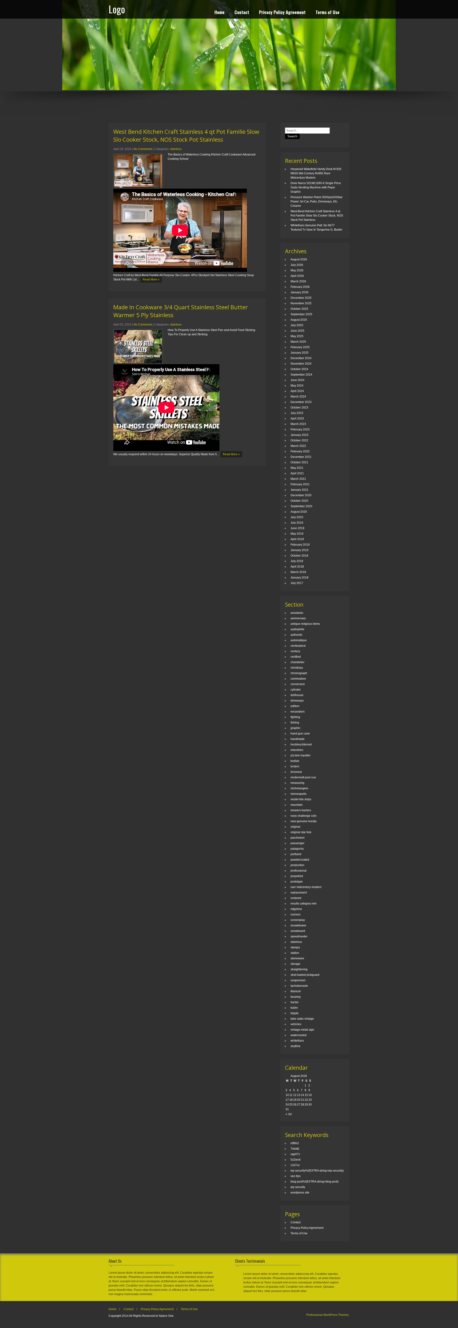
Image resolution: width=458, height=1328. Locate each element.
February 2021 (300, 484)
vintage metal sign (302, 1029)
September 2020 (301, 506)
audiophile (297, 629)
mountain (297, 804)
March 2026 (298, 281)
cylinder (296, 689)
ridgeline (296, 909)
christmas (297, 667)
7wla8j (295, 1148)
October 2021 (299, 462)
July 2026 (297, 265)
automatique (299, 640)
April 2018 (297, 566)
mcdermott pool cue (303, 777)
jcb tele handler (301, 755)
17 (287, 1099)
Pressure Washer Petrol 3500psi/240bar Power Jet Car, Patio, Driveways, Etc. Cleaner (317, 201)
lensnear (296, 772)
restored (296, 898)
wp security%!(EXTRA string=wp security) (317, 1170)
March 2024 (298, 396)
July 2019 (297, 522)
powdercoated (300, 859)
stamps (295, 947)
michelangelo (299, 788)
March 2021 (298, 479)
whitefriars (297, 1040)
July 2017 (297, 583)
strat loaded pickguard (305, 975)
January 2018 (299, 577)
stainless (176, 149)
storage (295, 964)
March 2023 (298, 424)
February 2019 (300, 544)
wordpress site (300, 1192)
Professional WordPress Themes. (327, 1315)
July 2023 (297, 413)
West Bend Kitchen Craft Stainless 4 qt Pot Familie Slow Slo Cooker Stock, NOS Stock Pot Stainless (186, 135)
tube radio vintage (302, 1018)
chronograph (299, 673)
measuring (297, 783)
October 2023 (299, 407)
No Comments (143, 149)
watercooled (299, 1035)
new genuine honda (304, 821)
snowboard (298, 931)
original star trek (301, 832)
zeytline (296, 1046)
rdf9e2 (295, 1143)
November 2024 (301, 363)
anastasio (297, 613)
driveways (297, 700)
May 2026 (297, 270)
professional (299, 870)
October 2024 (299, 369)
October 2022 (299, 440)
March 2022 (298, 446)
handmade (298, 739)
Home (219, 12)
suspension (298, 980)
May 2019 (297, 533)
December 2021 (301, 457)
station (295, 953)
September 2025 (301, 314)
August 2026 (299, 259)
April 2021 (297, 473)
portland (296, 854)
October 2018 (299, 555)
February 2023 (300, 429)
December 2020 (301, 495)
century (295, 651)
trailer (294, 1007)
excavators (298, 711)
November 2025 (301, 303)
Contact (241, 12)
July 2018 (297, 561)
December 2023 (301, 402)
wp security (298, 1187)
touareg (296, 996)
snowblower (298, 925)
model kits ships (301, 799)
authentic (296, 634)
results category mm (304, 903)
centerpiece (298, 645)
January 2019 (299, 550)
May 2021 (297, 468)
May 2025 (297, 336)
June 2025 (297, 330)
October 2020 (299, 500)
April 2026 (297, 276)
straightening (299, 969)
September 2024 (301, 374)
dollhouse (297, 695)
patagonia (297, 848)
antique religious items (305, 623)
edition (295, 706)
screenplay (298, 920)
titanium (296, 991)
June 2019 (297, 528)
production (297, 865)
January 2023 (299, 435)
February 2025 (300, 347)
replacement (299, 892)
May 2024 (297, 385)
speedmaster (299, 936)
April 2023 (297, 418)
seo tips (296, 1176)
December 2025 (301, 298)
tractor (295, 1002)
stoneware (297, 958)
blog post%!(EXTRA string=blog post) (314, 1181)
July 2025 (297, 325)
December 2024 (301, 358)
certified (296, 656)
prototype (297, 881)
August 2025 (299, 319)
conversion (298, 684)
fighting (295, 717)
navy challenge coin (304, 815)
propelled (297, 876)
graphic (295, 728)
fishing (295, 722)
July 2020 (297, 517)
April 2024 (297, 391)
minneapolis (299, 794)
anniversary (298, 618)
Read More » (151, 279)
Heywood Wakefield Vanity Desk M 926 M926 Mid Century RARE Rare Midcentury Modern (316, 173)
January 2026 (299, 292)
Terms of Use (327, 12)
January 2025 (299, 352)
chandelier (297, 662)
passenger (297, 843)
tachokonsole (299, 985)
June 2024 (297, 380)
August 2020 (299, 511)
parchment (297, 837)
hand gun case (300, 733)
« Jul (289, 1114)
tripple (295, 1013)
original (295, 826)
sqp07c (295, 1154)
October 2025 (299, 308)
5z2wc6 (296, 1159)
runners (296, 914)
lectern (295, 766)
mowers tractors (301, 810)
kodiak (295, 761)
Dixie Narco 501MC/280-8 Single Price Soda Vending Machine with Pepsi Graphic (316, 187)
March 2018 (298, 572)
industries (297, 750)
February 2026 (300, 287)
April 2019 (297, 539)
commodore (298, 678)
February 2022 (300, 451)
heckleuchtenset (301, 744)
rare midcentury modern (306, 887)
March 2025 (298, 341)
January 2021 (299, 489)
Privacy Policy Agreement (282, 12)
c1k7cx (295, 1165)
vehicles (296, 1024)
